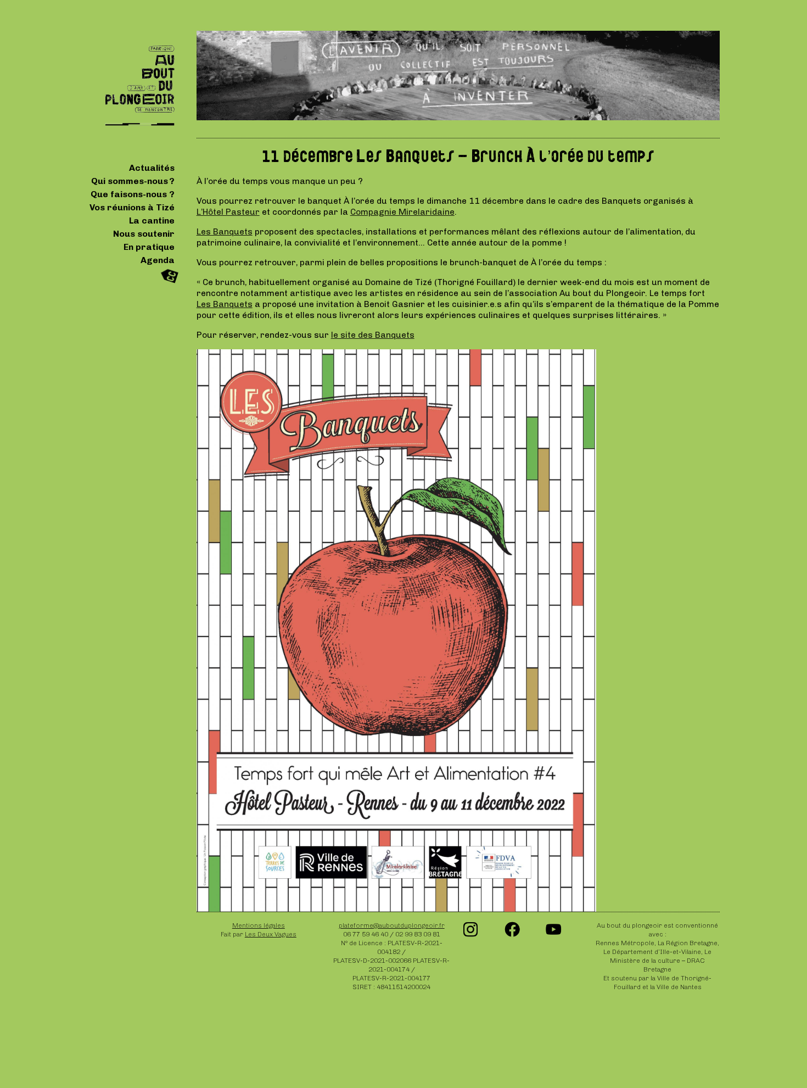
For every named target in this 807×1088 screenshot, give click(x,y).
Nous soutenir (144, 233)
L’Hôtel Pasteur (228, 212)
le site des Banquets (372, 335)
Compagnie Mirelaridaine (402, 212)
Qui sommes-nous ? (133, 181)
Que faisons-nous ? (133, 194)
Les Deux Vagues (270, 934)
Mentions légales (258, 925)
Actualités (152, 168)
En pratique (149, 247)
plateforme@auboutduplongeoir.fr (392, 925)
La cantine (152, 220)
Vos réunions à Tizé (132, 207)
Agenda (158, 260)
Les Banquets (225, 231)
